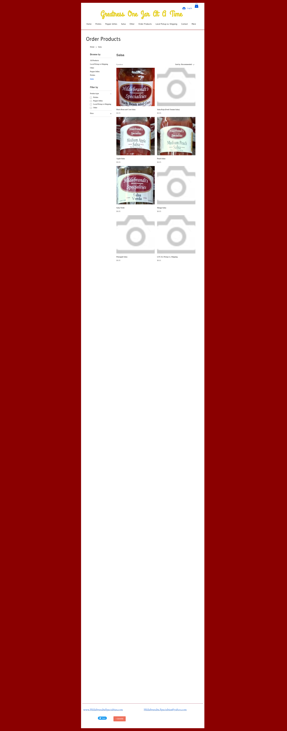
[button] (196, 5)
